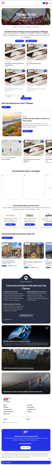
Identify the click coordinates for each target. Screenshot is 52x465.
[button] (11, 257)
